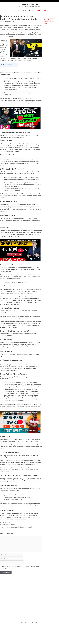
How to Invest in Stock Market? (9, 524)
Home (13, 11)
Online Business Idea (6, 522)
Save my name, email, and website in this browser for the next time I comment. (20, 567)
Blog (19, 11)
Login (24, 11)
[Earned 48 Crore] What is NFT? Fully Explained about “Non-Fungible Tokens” (19, 525)
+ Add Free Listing (42, 11)
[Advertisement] (21, 586)
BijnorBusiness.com (29, 4)
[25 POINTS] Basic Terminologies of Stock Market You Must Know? (17, 527)
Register (31, 11)
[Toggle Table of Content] (14, 65)
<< (45, 26)
